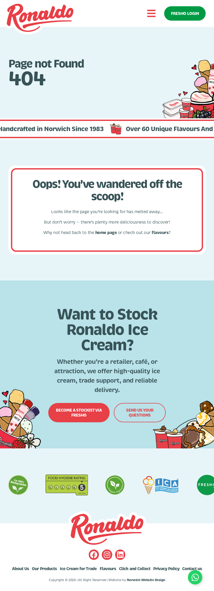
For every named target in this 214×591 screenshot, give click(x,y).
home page (106, 232)
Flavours (108, 568)
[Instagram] (107, 554)
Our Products (44, 568)
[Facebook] (94, 554)
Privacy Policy (166, 568)
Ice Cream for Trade (78, 568)
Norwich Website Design (146, 580)
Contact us (192, 568)
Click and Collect (134, 568)
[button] (151, 13)
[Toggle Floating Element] (195, 577)
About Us (20, 568)
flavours (160, 232)
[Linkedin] (120, 554)
